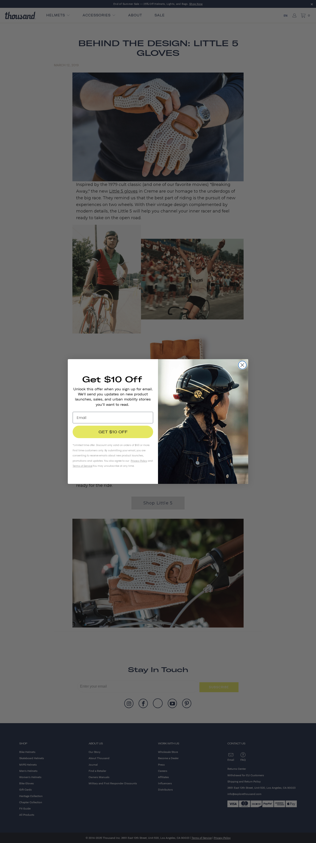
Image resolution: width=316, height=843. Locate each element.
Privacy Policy (139, 461)
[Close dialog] (242, 365)
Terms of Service (82, 466)
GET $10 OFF (113, 431)
